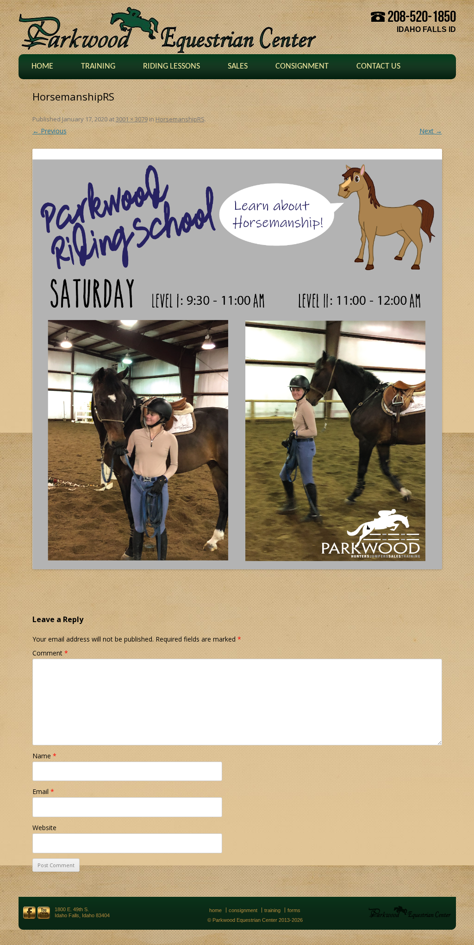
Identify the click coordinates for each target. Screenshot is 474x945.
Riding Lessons (171, 66)
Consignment (302, 66)
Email (43, 791)
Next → (430, 130)
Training (98, 66)
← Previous (49, 130)
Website (44, 827)
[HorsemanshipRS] (237, 359)
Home (42, 66)
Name (44, 755)
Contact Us (378, 66)
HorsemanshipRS (180, 119)
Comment (50, 653)
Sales (238, 66)
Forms (293, 910)
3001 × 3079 (132, 119)
